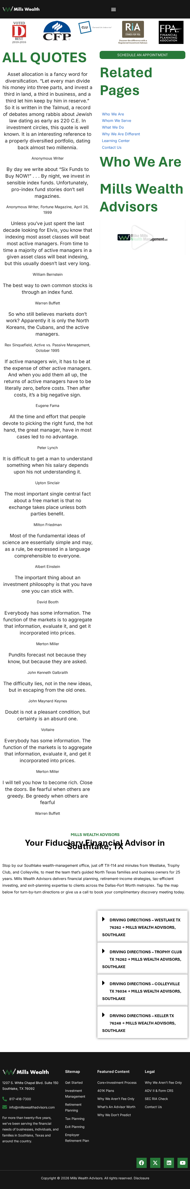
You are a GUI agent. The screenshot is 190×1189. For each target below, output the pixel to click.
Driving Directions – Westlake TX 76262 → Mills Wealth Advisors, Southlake (141, 927)
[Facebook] (141, 1163)
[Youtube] (182, 1163)
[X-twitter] (155, 1163)
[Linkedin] (169, 1163)
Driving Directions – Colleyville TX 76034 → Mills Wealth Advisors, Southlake (141, 991)
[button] (113, 9)
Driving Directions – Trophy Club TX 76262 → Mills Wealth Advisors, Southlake (142, 959)
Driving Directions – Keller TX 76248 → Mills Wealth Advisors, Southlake (139, 1023)
